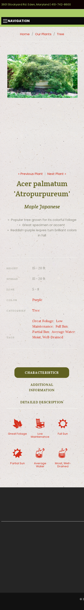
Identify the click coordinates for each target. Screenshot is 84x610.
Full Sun (62, 326)
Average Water (63, 332)
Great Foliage (42, 321)
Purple (37, 300)
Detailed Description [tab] (42, 402)
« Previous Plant (30, 173)
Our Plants (43, 34)
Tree (60, 34)
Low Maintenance (40, 435)
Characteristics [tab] (42, 373)
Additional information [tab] (41, 387)
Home (25, 34)
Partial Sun (40, 332)
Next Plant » (56, 173)
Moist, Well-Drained (47, 337)
